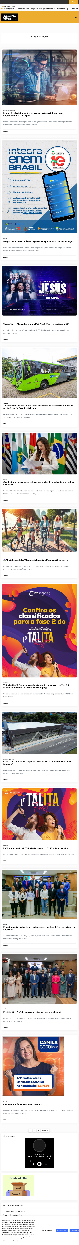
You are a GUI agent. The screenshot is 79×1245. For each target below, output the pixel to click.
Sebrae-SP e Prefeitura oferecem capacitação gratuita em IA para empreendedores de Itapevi (34, 114)
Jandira (5, 403)
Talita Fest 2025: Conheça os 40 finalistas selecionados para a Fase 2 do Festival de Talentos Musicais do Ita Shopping (36, 686)
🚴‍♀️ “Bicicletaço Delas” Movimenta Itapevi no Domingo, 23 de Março (35, 560)
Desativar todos (61, 1230)
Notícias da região (8, 759)
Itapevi (5, 238)
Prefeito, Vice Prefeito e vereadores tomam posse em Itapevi (32, 1012)
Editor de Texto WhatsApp (12, 1215)
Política (5, 479)
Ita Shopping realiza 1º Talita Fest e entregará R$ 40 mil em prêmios (35, 848)
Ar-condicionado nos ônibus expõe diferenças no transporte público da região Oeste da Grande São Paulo (38, 407)
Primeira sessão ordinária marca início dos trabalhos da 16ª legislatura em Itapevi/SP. (39, 928)
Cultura (5, 682)
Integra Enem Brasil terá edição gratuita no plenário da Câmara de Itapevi (38, 241)
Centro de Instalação (46, 1230)
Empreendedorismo (9, 110)
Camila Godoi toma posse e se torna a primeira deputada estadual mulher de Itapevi (38, 483)
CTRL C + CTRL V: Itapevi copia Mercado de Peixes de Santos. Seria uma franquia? (37, 762)
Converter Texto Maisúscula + (13, 1211)
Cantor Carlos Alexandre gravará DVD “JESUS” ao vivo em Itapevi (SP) (36, 324)
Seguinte (45, 1130)
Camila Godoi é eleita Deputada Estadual (22, 1104)
